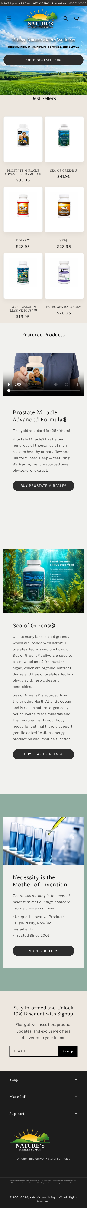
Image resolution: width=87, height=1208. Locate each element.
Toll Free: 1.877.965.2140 (35, 3)
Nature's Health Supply (44, 1197)
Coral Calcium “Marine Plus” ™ (23, 308)
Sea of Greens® (64, 170)
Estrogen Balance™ (64, 307)
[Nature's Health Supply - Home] (30, 1140)
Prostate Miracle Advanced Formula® (23, 172)
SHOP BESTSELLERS (43, 60)
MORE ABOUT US (43, 951)
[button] (9, 18)
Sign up (68, 1051)
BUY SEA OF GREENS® (43, 754)
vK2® (64, 240)
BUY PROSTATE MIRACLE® (44, 485)
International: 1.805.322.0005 (69, 3)
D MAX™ (23, 240)
